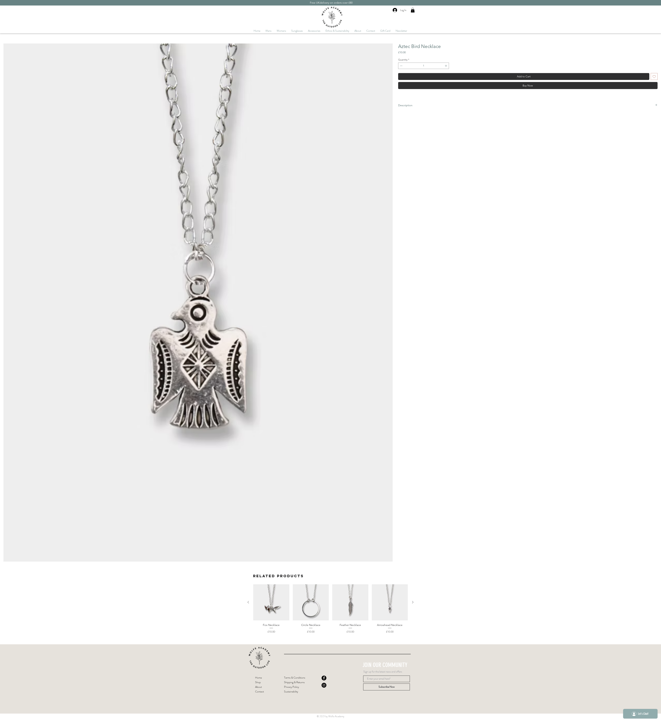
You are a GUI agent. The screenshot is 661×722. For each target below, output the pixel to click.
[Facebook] (324, 678)
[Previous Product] (248, 602)
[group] (330, 611)
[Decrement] (401, 66)
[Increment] (446, 66)
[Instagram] (324, 685)
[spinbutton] (423, 66)
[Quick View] (271, 602)
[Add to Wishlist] (654, 76)
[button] (413, 10)
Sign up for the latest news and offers (382, 671)
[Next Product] (413, 602)
